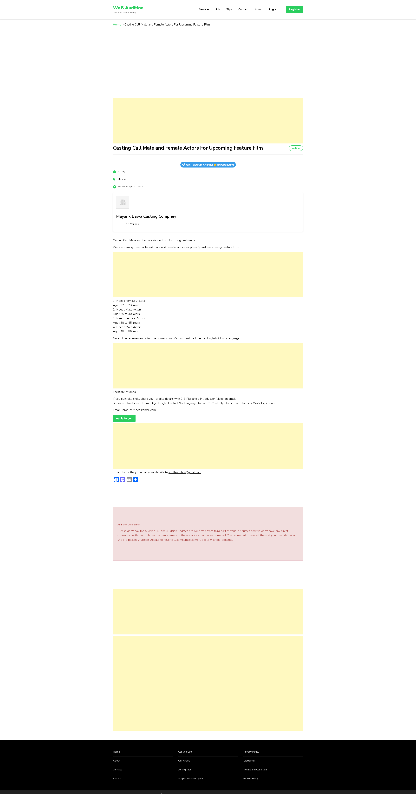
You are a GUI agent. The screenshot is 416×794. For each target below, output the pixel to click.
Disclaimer (249, 760)
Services (204, 9)
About (259, 9)
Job (218, 9)
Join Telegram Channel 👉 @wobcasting (209, 164)
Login (272, 9)
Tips (229, 9)
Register (294, 9)
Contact (243, 9)
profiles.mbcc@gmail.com (184, 472)
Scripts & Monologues (191, 778)
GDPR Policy (250, 778)
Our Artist (184, 760)
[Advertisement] (208, 120)
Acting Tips (185, 769)
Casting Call (185, 752)
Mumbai (122, 179)
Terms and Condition (255, 769)
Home (116, 752)
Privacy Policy (251, 752)
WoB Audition (128, 8)
